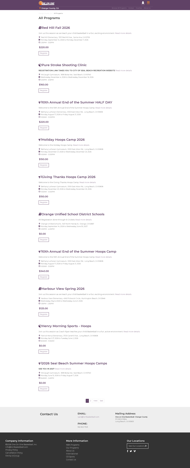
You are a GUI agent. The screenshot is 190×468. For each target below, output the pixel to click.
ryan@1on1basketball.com (88, 417)
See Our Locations (137, 446)
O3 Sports (70, 457)
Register (44, 53)
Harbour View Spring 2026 (63, 289)
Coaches (139, 8)
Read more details (123, 33)
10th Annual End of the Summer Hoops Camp (79, 251)
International (72, 454)
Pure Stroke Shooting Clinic (64, 65)
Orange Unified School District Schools (73, 214)
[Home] (47, 3)
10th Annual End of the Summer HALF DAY (77, 102)
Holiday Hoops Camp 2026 (63, 139)
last (101, 401)
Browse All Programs (119, 8)
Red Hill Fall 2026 (56, 28)
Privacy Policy (11, 450)
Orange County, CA (50, 8)
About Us (147, 8)
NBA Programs (72, 445)
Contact (131, 8)
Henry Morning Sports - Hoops (66, 326)
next (95, 401)
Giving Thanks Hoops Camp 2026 (68, 177)
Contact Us (71, 460)
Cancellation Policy (14, 453)
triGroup (15, 456)
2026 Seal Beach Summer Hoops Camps (74, 363)
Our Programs (72, 448)
